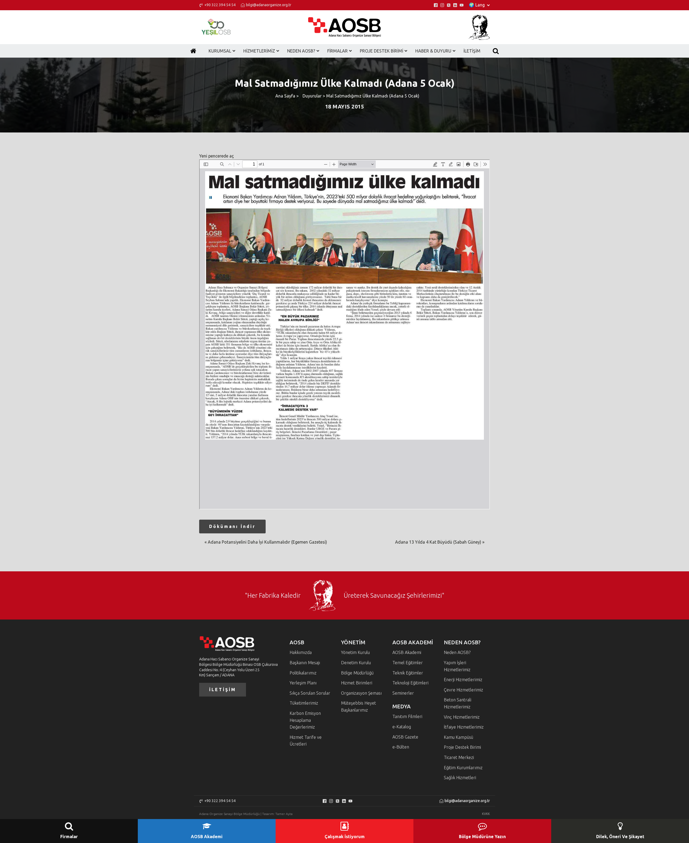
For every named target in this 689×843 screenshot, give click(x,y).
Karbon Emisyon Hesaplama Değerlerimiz (305, 720)
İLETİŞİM (222, 689)
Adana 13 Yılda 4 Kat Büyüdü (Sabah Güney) (438, 542)
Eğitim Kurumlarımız (463, 767)
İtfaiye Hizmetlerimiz (464, 727)
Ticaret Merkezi (459, 757)
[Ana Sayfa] (193, 51)
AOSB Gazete (405, 736)
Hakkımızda (301, 652)
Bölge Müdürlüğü (357, 672)
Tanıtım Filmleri (407, 716)
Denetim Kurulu (356, 662)
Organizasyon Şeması (361, 693)
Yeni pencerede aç (216, 155)
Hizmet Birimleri (356, 682)
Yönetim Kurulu (355, 652)
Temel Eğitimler (407, 662)
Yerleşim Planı (303, 682)
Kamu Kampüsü (458, 737)
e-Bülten (400, 746)
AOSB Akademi (406, 652)
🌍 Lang (477, 4)
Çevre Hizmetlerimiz (463, 689)
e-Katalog (401, 726)
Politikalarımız (303, 672)
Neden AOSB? (457, 652)
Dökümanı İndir (232, 526)
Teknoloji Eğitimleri (410, 682)
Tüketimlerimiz (304, 703)
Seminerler (403, 693)
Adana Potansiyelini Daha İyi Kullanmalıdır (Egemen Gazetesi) (267, 542)
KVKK (486, 814)
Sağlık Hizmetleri (460, 777)
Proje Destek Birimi (462, 747)
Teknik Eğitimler (407, 672)
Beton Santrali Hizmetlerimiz (457, 703)
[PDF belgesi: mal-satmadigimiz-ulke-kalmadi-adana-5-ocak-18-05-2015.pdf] (344, 334)
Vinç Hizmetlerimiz (462, 717)
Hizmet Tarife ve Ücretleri (306, 741)
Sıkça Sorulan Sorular (310, 693)
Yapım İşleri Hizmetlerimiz (457, 666)
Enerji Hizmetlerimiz (463, 679)
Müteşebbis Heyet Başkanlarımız (358, 706)
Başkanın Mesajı (305, 662)
